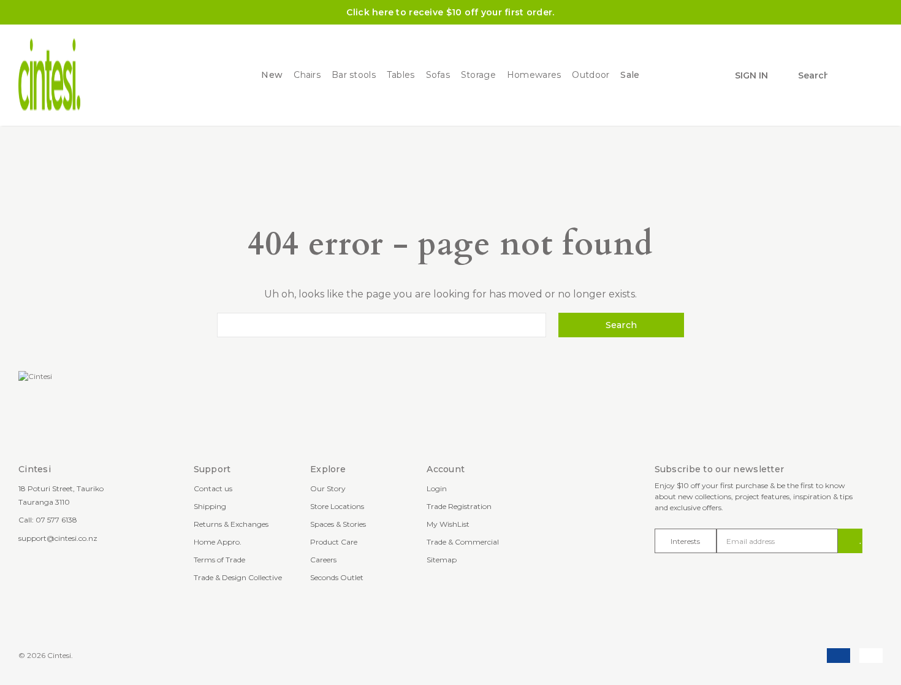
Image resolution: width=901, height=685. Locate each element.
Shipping (210, 506)
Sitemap (442, 559)
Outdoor (590, 75)
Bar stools (354, 75)
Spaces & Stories (338, 524)
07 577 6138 (56, 519)
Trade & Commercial (463, 541)
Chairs (307, 75)
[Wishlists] (845, 76)
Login (437, 488)
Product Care (333, 541)
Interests (685, 541)
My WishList (448, 524)
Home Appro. (217, 541)
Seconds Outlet (336, 577)
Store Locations (337, 506)
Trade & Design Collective (238, 577)
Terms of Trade (219, 559)
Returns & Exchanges (231, 524)
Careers (323, 559)
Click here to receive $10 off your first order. (450, 12)
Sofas (438, 75)
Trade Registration (459, 506)
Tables (401, 75)
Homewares (534, 75)
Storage (478, 75)
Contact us (213, 488)
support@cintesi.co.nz (57, 538)
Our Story (328, 488)
